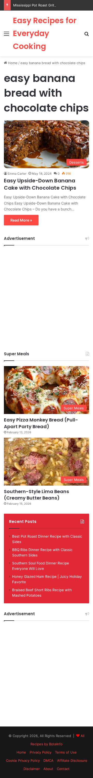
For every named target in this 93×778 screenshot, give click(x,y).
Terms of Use (66, 752)
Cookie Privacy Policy (23, 760)
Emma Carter (17, 173)
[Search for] (86, 35)
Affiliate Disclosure (72, 760)
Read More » (21, 220)
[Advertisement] (46, 297)
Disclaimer (32, 769)
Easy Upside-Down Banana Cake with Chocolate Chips (40, 184)
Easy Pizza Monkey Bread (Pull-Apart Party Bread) (41, 423)
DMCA (48, 760)
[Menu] (6, 35)
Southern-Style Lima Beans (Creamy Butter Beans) (36, 494)
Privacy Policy (40, 752)
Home (12, 63)
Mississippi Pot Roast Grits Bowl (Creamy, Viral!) (52, 5)
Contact (63, 769)
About (48, 769)
